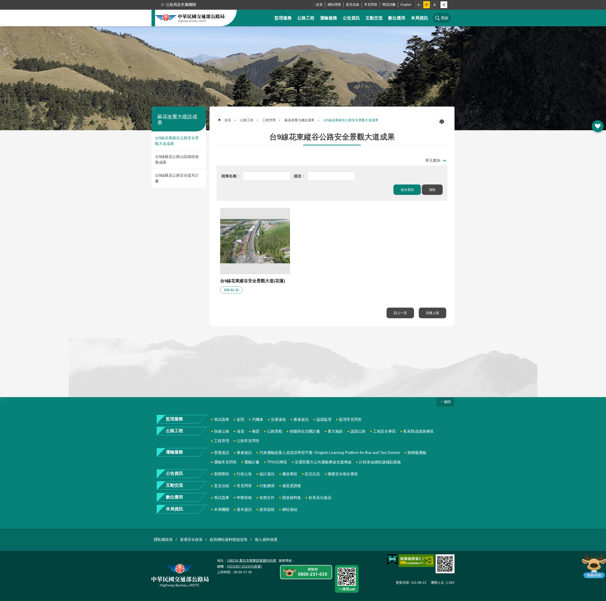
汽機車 (257, 419)
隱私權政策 (163, 540)
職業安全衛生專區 (343, 474)
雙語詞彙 (389, 4)
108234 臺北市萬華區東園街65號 (251, 560)
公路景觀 (274, 431)
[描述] (299, 176)
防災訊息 (312, 474)
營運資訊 (221, 453)
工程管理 (269, 120)
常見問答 (370, 4)
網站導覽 (334, 4)
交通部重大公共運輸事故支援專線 (323, 462)
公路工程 (305, 18)
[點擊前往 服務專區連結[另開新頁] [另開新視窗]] (306, 573)
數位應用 (396, 18)
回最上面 (432, 313)
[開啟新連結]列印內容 (441, 121)
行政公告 (244, 474)
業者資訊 (301, 419)
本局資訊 (419, 18)
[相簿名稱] (230, 176)
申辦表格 (244, 498)
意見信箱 (352, 4)
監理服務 (283, 18)
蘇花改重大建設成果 (299, 120)
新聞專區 (221, 474)
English (406, 4)
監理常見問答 (350, 419)
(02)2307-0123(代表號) (244, 566)
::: (2, 26)
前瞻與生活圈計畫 (305, 431)
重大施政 (335, 431)
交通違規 (278, 419)
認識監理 (323, 419)
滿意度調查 (291, 486)
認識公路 (357, 431)
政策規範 (267, 509)
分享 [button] (443, 4)
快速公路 (221, 431)
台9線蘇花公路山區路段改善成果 (177, 159)
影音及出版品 (320, 498)
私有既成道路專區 (418, 431)
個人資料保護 (266, 540)
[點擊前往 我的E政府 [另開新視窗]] (392, 559)
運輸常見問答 (225, 462)
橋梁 (255, 431)
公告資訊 (351, 18)
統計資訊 (267, 474)
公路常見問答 (248, 441)
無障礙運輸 (416, 453)
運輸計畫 (251, 462)
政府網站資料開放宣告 (229, 540)
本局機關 (221, 509)
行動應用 (267, 486)
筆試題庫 (221, 419)
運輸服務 (328, 18)
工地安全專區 (384, 431)
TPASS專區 (277, 462)
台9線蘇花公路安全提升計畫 (177, 178)
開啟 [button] (598, 126)
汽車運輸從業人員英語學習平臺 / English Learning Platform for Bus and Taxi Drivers (329, 453)
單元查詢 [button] (432, 160)
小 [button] (418, 5)
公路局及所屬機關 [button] (181, 5)
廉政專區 (289, 474)
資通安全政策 (191, 540)
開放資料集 (291, 498)
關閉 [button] (447, 402)
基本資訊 (244, 509)
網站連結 (289, 509)
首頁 (319, 4)
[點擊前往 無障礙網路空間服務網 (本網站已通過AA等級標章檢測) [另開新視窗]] (416, 560)
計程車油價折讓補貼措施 (380, 462)
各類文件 (267, 498)
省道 (240, 431)
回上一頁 (400, 313)
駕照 (240, 419)
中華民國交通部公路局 (190, 18)
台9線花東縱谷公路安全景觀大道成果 (177, 141)
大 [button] (435, 5)
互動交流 (374, 18)
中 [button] (426, 5)
